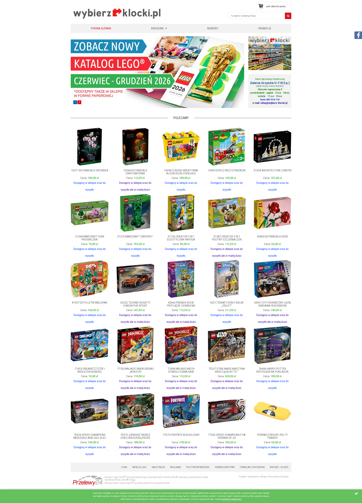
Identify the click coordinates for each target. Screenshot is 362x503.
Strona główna (101, 28)
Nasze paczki (158, 467)
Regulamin (175, 467)
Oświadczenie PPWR (225, 467)
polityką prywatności (232, 499)
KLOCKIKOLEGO (117, 13)
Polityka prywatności (197, 467)
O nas (124, 467)
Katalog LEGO (139, 467)
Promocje (264, 28)
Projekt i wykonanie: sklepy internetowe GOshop (263, 476)
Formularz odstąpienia (252, 467)
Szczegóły (81, 181)
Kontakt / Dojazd (279, 467)
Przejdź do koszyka (260, 6)
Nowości (212, 28)
